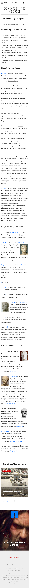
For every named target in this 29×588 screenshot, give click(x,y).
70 (5, 317)
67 (7, 327)
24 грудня (13, 302)
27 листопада (5, 431)
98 (5, 295)
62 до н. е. (13, 371)
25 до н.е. (6, 501)
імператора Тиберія (14, 257)
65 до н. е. (19, 441)
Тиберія (20, 126)
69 (26, 302)
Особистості (7, 471)
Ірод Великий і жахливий (11, 24)
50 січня (3, 188)
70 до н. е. (19, 426)
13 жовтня (19, 242)
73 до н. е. (13, 451)
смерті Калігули (15, 260)
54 (23, 242)
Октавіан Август (19, 60)
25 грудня (4, 265)
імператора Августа (7, 394)
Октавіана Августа (7, 424)
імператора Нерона (18, 399)
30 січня (3, 86)
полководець (5, 356)
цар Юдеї (25, 446)
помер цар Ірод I (18, 158)
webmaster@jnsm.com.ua (14, 583)
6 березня (4, 73)
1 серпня (3, 242)
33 (17, 232)
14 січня (7, 404)
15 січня (22, 302)
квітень (18, 265)
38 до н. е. (13, 404)
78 (5, 287)
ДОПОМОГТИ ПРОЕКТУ (14, 557)
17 (25, 501)
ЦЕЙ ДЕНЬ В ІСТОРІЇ (10, 3)
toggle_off (27, 3)
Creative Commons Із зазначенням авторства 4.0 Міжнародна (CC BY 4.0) (14, 576)
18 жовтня (13, 232)
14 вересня (13, 376)
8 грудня (12, 441)
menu (2, 3)
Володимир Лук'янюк (14, 570)
